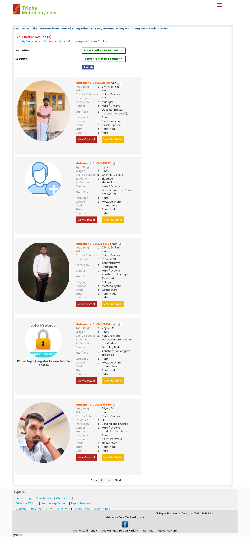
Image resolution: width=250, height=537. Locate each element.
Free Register (44, 498)
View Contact (86, 139)
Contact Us (63, 498)
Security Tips (102, 508)
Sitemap (21, 508)
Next (118, 480)
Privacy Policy (81, 508)
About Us (35, 508)
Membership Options (54, 503)
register (42, 361)
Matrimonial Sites (54, 41)
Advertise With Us (27, 503)
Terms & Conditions (57, 508)
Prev (94, 480)
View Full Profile (113, 139)
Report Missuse (80, 503)
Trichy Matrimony (28, 41)
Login (30, 498)
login (30, 361)
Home (19, 498)
